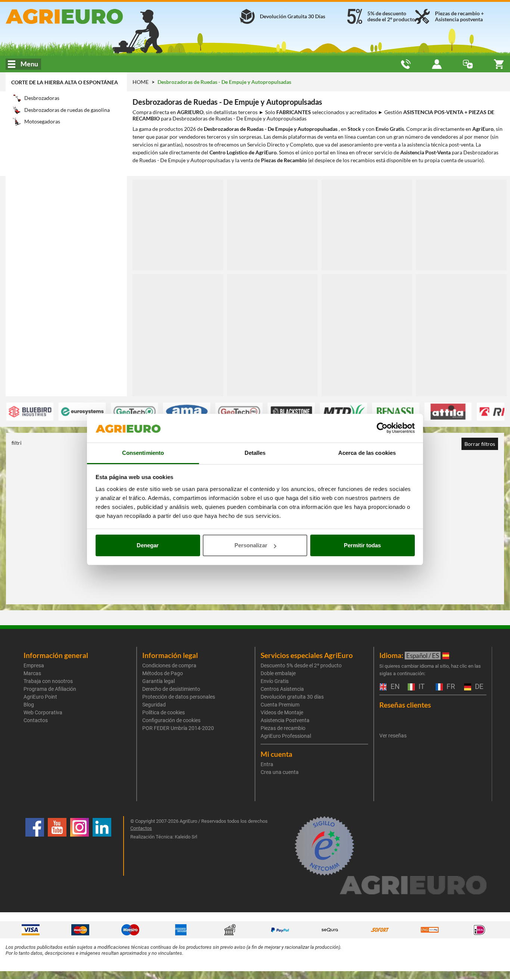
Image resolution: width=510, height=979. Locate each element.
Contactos (36, 720)
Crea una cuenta (280, 772)
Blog (29, 705)
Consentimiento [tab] (143, 453)
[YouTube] (57, 846)
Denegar (148, 545)
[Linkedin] (102, 846)
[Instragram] (79, 846)
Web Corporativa (43, 712)
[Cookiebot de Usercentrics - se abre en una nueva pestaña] (382, 428)
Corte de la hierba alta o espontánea (64, 82)
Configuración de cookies (171, 720)
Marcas (32, 673)
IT (421, 687)
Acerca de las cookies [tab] (367, 453)
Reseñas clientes (405, 705)
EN (394, 687)
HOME (141, 82)
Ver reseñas (393, 736)
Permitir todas (362, 545)
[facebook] (35, 846)
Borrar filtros (479, 444)
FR (450, 687)
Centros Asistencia (282, 689)
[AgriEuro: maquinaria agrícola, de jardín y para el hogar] (85, 16)
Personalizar (250, 545)
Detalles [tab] (255, 453)
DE (478, 687)
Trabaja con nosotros (48, 681)
